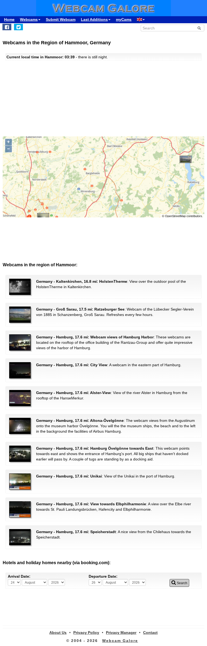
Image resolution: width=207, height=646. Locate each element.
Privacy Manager (121, 632)
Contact (150, 632)
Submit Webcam (60, 19)
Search (181, 583)
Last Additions (94, 19)
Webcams (29, 19)
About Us (58, 632)
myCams (124, 19)
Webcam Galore (120, 640)
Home (9, 19)
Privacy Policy (86, 632)
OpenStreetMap (175, 216)
